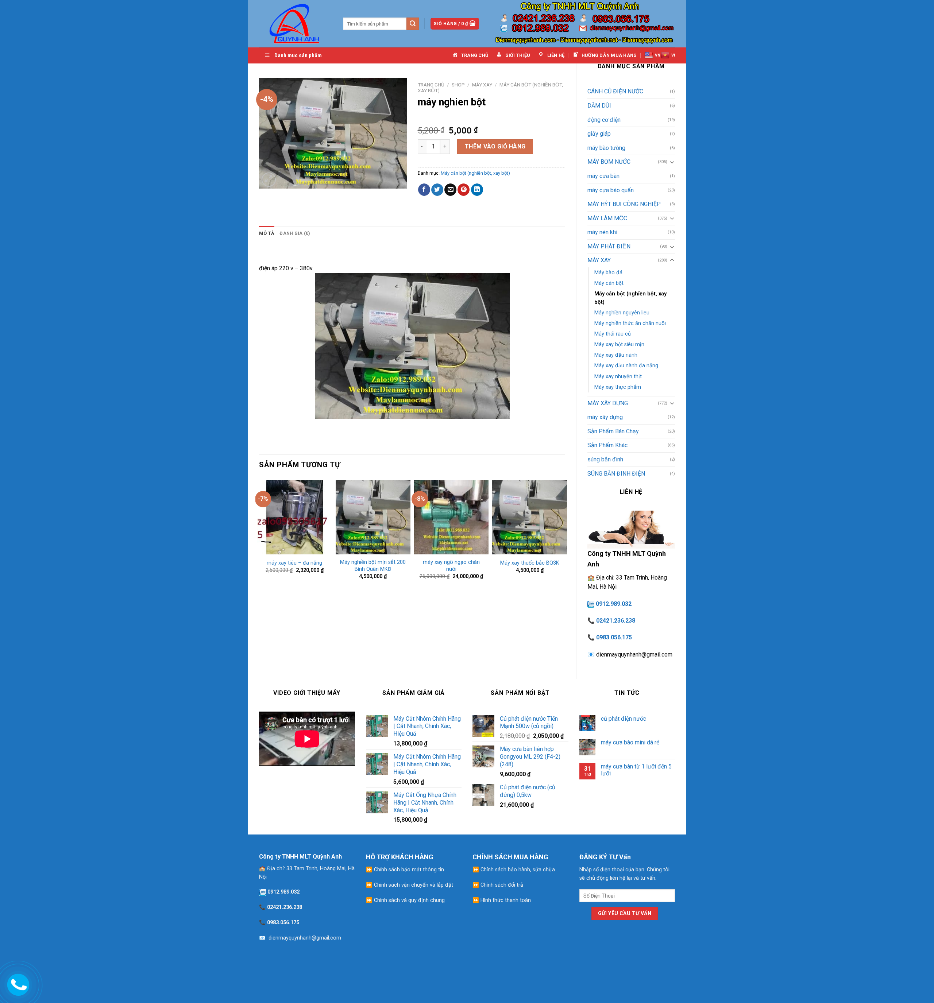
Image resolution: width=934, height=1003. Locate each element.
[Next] (564, 532)
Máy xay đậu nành (615, 355)
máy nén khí (602, 232)
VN (657, 55)
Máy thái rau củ (612, 334)
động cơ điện (604, 119)
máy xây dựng (605, 417)
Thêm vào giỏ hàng (495, 146)
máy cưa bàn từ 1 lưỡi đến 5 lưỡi (636, 770)
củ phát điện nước (623, 718)
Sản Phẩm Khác (607, 445)
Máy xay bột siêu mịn (619, 344)
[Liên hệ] (17, 983)
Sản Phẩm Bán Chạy (613, 431)
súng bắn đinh (605, 459)
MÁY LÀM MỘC (607, 218)
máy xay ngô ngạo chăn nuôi (451, 565)
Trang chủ (431, 85)
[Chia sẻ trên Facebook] (424, 189)
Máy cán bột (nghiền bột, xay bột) (630, 298)
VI (673, 55)
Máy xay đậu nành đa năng (626, 366)
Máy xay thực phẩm (617, 387)
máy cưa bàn (603, 176)
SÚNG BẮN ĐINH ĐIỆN (616, 473)
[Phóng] (269, 180)
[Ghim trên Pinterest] (464, 189)
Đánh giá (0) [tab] (294, 233)
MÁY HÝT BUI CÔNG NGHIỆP (624, 204)
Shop (458, 85)
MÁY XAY (599, 260)
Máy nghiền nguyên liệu (621, 313)
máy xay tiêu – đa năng (294, 563)
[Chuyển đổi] (672, 162)
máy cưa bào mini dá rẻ (630, 742)
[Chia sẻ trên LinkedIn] (477, 189)
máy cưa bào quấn (610, 190)
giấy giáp (599, 133)
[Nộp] (412, 24)
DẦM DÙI (599, 105)
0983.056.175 (614, 637)
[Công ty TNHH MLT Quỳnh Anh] (295, 23)
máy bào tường (606, 147)
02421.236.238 (615, 620)
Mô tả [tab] (266, 233)
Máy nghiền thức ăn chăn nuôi (630, 323)
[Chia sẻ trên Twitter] (437, 189)
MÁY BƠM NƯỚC (608, 161)
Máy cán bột (609, 283)
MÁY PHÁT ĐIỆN (608, 246)
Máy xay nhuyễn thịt (618, 376)
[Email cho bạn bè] (450, 189)
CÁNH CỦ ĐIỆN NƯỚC (615, 91)
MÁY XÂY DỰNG (607, 403)
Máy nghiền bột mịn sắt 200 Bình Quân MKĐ (373, 565)
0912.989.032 (614, 603)
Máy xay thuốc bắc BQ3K (529, 563)
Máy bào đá (608, 273)
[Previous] (259, 532)
